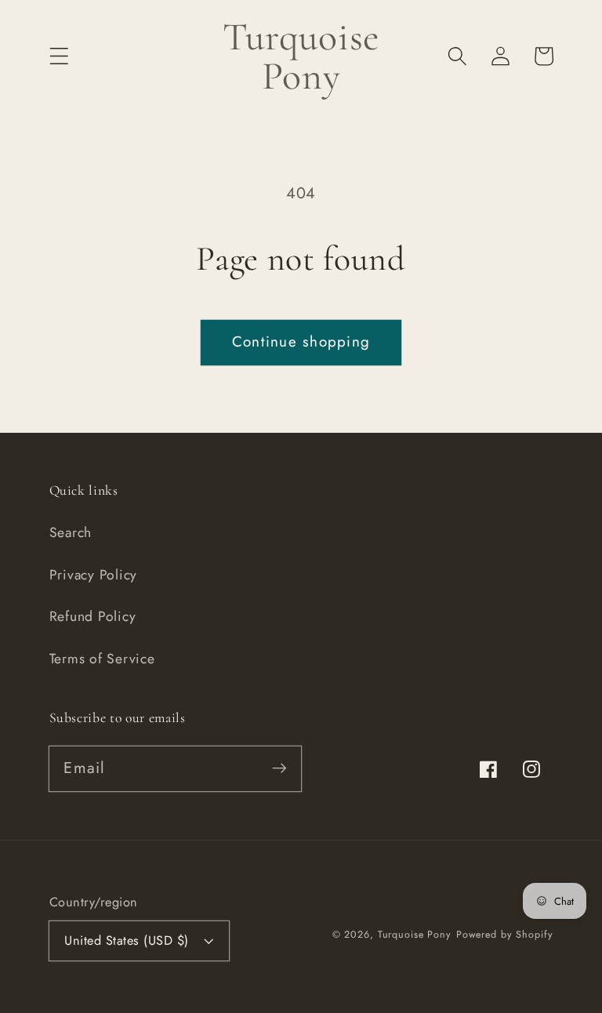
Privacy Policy (93, 575)
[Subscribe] (279, 768)
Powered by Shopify (504, 935)
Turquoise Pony (415, 935)
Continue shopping (301, 341)
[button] (59, 56)
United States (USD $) (126, 940)
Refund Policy (92, 616)
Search (70, 532)
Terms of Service (102, 658)
